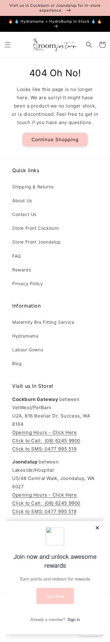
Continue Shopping (55, 139)
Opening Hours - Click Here (44, 432)
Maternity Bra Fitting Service (43, 322)
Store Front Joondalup (36, 241)
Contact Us (24, 214)
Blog (17, 363)
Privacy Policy (27, 283)
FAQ (16, 256)
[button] (7, 44)
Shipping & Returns (33, 186)
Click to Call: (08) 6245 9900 (46, 441)
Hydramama (25, 335)
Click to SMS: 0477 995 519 (44, 449)
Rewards (21, 269)
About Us (22, 200)
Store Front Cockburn (35, 228)
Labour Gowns (27, 349)
